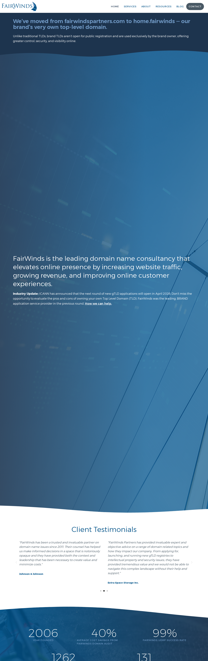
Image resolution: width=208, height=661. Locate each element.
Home (115, 6)
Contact (195, 6)
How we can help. (98, 303)
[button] (16, 562)
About (146, 6)
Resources (164, 6)
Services (130, 6)
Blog (180, 6)
